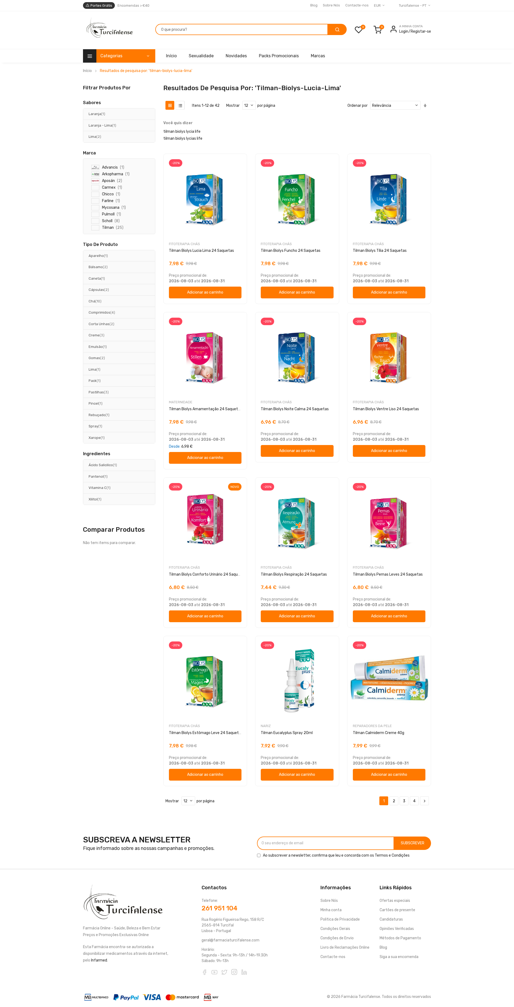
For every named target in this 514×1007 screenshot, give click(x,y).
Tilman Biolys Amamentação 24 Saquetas (205, 409)
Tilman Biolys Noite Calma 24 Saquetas (295, 409)
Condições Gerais (335, 928)
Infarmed (99, 960)
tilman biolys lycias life (182, 138)
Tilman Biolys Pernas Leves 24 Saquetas (388, 574)
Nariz (266, 726)
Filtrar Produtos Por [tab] (107, 87)
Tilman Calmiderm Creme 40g (378, 733)
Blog (314, 5)
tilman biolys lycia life (182, 131)
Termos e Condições (392, 855)
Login (403, 31)
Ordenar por (357, 105)
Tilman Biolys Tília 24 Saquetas (380, 250)
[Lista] (180, 105)
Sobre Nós (331, 5)
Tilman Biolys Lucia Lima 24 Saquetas (201, 250)
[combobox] (241, 29)
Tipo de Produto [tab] (100, 244)
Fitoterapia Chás (184, 244)
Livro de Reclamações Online (344, 947)
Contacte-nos (357, 5)
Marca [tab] (89, 153)
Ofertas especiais (395, 900)
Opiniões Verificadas (397, 928)
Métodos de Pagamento (400, 938)
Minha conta (331, 910)
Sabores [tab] (92, 102)
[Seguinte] (424, 801)
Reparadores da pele (372, 726)
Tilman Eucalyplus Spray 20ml (287, 733)
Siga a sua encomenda (399, 957)
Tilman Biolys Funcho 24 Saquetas (290, 250)
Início (87, 71)
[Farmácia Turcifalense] (109, 30)
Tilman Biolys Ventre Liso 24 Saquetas (386, 409)
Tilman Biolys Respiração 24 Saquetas (294, 574)
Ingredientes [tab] (96, 453)
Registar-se (421, 31)
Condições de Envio (337, 938)
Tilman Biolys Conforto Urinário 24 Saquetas (207, 574)
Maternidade (180, 402)
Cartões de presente (397, 910)
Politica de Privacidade (340, 919)
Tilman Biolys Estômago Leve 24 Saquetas (206, 733)
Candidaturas (391, 919)
